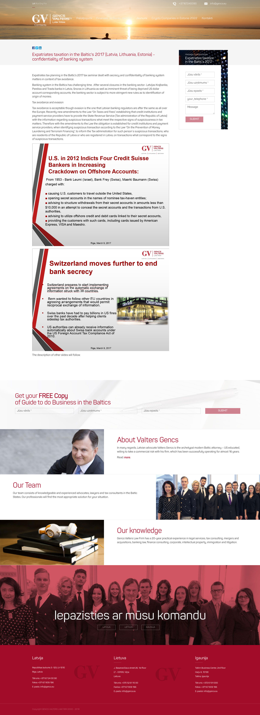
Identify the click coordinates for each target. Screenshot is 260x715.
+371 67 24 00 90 (48, 678)
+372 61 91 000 (210, 683)
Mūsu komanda (62, 18)
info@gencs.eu (47, 687)
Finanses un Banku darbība (114, 18)
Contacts (40, 25)
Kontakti (207, 18)
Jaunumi (141, 18)
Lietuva (129, 627)
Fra (45, 4)
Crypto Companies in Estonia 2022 (174, 18)
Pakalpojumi (84, 18)
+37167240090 (188, 3)
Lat (33, 4)
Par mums (41, 18)
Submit (194, 119)
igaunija (150, 627)
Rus (37, 4)
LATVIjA (106, 627)
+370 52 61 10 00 (130, 683)
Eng (41, 4)
